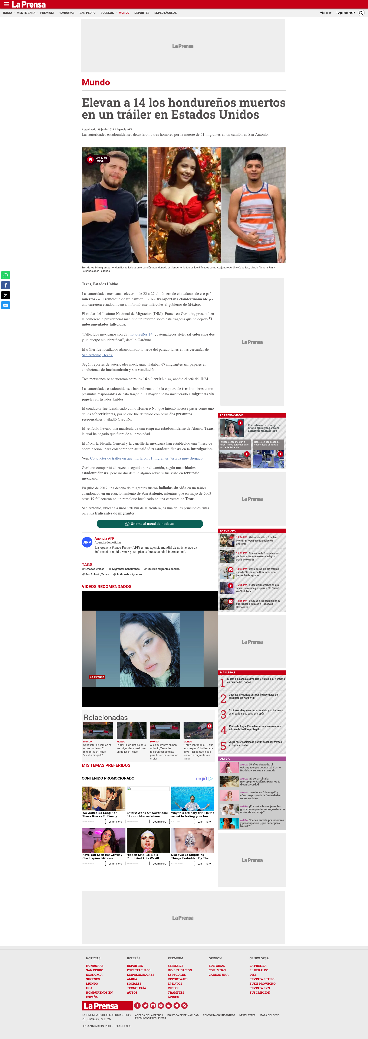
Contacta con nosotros (219, 1015)
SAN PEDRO (94, 970)
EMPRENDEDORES (140, 975)
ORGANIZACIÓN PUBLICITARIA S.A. (106, 1026)
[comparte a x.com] (5, 295)
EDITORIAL (217, 966)
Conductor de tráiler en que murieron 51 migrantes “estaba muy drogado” (147, 458)
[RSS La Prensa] (184, 1005)
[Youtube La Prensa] (161, 1005)
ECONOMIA (94, 975)
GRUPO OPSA (259, 958)
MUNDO (92, 983)
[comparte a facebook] (5, 285)
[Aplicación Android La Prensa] (176, 1005)
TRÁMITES (176, 992)
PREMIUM (175, 958)
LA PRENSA (258, 966)
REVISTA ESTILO (262, 979)
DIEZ (253, 975)
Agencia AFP (124, 129)
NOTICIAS (93, 958)
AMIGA (132, 979)
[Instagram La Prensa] (153, 1005)
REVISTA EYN (260, 988)
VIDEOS (173, 988)
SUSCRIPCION (260, 992)
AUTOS (132, 992)
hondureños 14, (141, 334)
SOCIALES (134, 983)
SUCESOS (93, 979)
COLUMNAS (217, 970)
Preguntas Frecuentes (150, 1018)
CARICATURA (219, 975)
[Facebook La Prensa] (137, 1005)
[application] (150, 649)
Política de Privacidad (183, 1015)
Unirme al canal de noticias (152, 524)
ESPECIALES (177, 975)
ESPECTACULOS (139, 970)
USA (89, 988)
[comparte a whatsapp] (5, 275)
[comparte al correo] (5, 305)
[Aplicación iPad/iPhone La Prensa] (168, 1005)
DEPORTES (135, 966)
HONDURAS (95, 966)
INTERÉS (133, 958)
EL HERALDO (259, 970)
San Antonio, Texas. (97, 354)
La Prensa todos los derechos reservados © (106, 1017)
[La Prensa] (101, 1005)
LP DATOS (175, 983)
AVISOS (173, 997)
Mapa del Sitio (269, 1015)
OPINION (215, 958)
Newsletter (247, 1015)
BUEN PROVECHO (263, 983)
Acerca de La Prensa (149, 1015)
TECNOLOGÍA (136, 988)
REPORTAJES (178, 979)
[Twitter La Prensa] (145, 1005)
